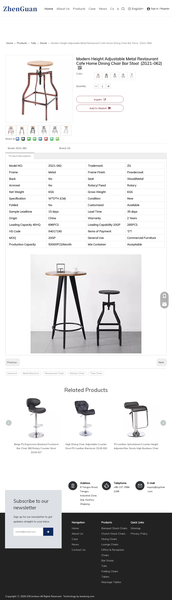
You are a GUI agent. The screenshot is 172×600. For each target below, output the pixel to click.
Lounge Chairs (109, 544)
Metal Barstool (31, 373)
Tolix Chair (96, 373)
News (103, 9)
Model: (11, 148)
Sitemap (136, 528)
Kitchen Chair (77, 373)
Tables (105, 576)
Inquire (98, 99)
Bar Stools (107, 560)
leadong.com (87, 596)
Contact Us (78, 549)
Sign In (154, 8)
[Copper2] (115, 76)
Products (79, 9)
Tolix (104, 566)
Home (49, 9)
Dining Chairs (109, 539)
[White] (131, 76)
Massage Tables (111, 582)
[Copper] (98, 76)
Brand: (63, 148)
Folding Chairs (109, 571)
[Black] (106, 76)
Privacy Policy (139, 533)
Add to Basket (98, 108)
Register (164, 8)
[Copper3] (123, 76)
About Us (63, 9)
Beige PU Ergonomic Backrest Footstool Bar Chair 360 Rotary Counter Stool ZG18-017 (36, 448)
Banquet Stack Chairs (114, 528)
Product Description (20, 155)
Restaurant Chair (54, 373)
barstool (12, 373)
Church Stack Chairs (113, 533)
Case (92, 9)
